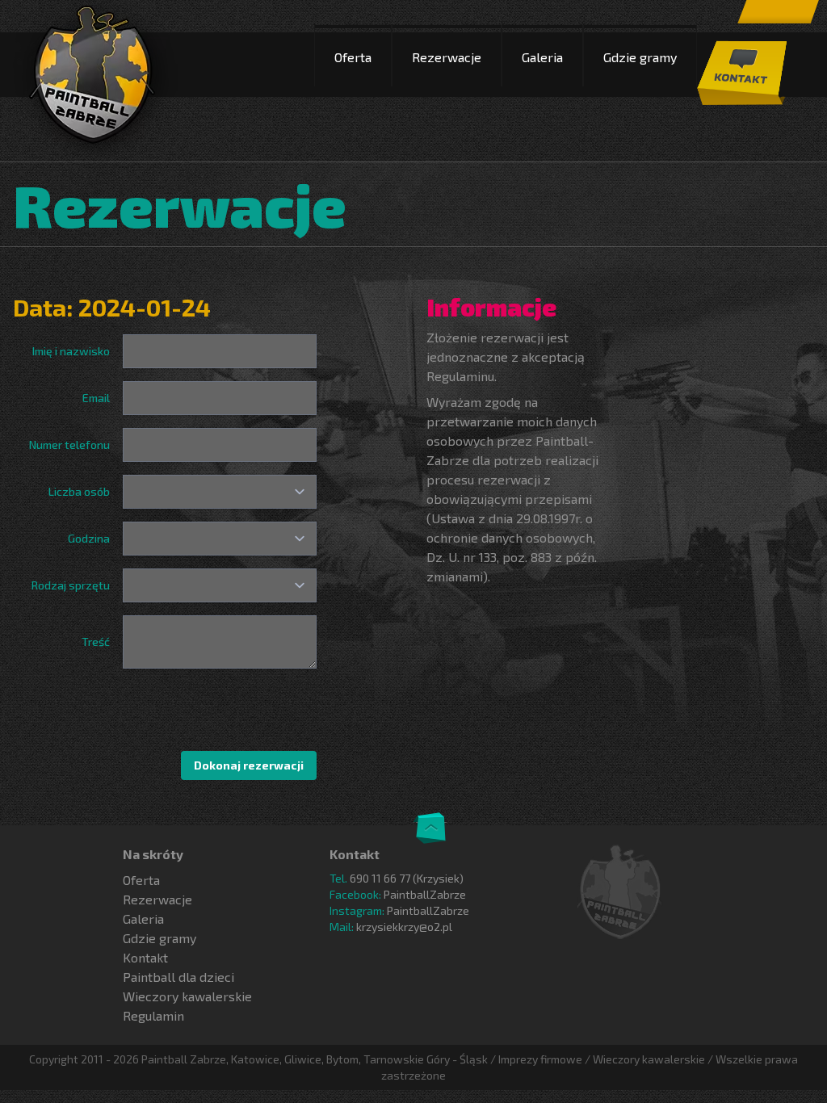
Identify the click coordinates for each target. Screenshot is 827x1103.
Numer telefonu (69, 444)
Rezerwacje (446, 57)
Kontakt (145, 957)
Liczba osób (79, 491)
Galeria (542, 57)
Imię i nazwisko (71, 351)
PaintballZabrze (425, 894)
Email (96, 398)
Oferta (353, 57)
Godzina (89, 538)
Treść (96, 641)
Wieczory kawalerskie (187, 996)
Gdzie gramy (640, 57)
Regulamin (153, 1015)
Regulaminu (460, 376)
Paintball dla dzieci (178, 976)
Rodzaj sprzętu (70, 585)
